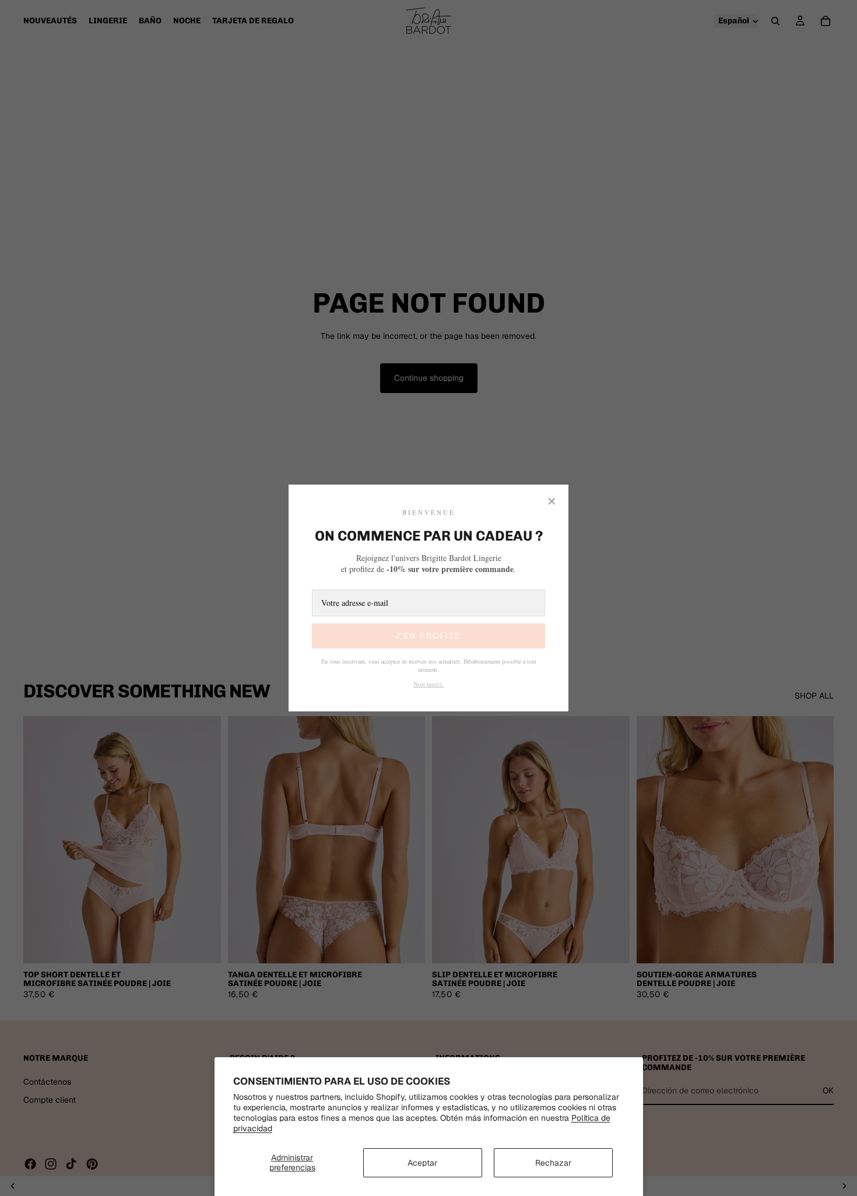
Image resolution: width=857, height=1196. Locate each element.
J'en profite (428, 636)
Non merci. (428, 683)
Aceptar (422, 1163)
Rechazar (553, 1163)
